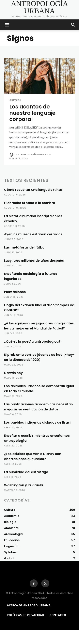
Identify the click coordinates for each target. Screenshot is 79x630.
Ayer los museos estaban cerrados (33, 234)
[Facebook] (34, 583)
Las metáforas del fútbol (24, 247)
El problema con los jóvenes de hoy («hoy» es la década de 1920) (39, 357)
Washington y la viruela (23, 485)
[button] (73, 24)
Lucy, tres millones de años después (34, 260)
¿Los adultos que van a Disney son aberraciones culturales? (32, 456)
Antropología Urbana (32, 154)
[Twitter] (45, 583)
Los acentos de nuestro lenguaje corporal (32, 113)
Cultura (15, 100)
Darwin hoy (13, 373)
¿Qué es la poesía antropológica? (32, 341)
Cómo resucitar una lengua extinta (33, 189)
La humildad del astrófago (26, 472)
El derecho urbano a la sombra (29, 203)
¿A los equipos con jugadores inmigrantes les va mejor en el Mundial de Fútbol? (39, 326)
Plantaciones (15, 292)
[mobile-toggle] (6, 24)
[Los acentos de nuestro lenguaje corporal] (39, 76)
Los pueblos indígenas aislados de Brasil (37, 422)
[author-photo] (12, 155)
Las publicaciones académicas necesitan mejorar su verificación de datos (38, 407)
